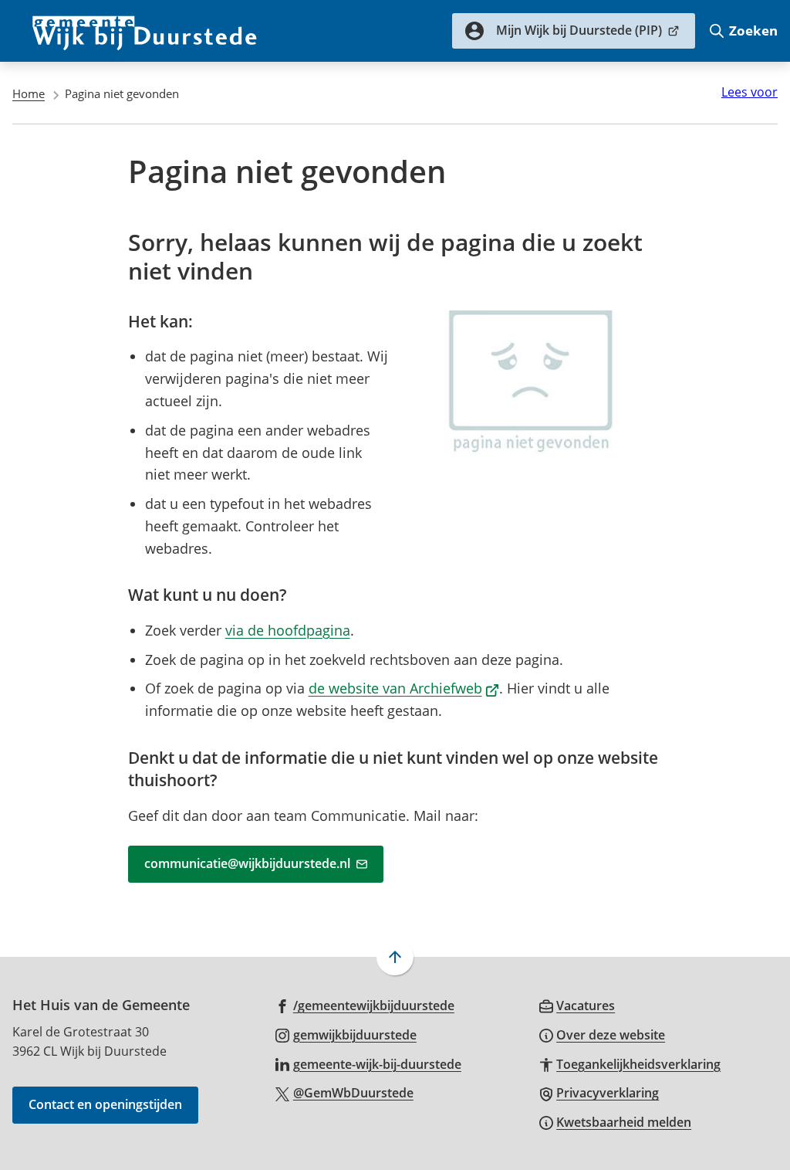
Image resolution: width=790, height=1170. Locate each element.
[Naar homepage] (145, 31)
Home (28, 93)
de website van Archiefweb (404, 688)
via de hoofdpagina (287, 630)
